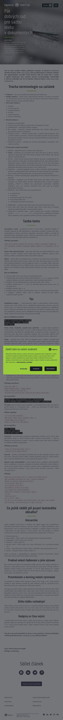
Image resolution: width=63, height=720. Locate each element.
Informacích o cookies (24, 362)
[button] (23, 369)
